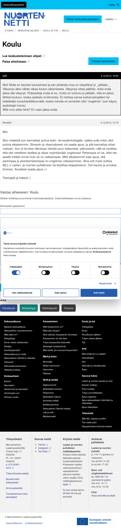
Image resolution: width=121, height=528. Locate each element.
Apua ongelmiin (89, 396)
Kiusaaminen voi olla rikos (55, 338)
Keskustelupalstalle (14, 4)
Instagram (43, 448)
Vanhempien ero (11, 393)
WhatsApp (28, 308)
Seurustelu (9, 385)
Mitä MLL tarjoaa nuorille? (94, 418)
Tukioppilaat (87, 326)
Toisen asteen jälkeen (92, 338)
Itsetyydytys (9, 338)
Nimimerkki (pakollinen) (12, 206)
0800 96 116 (101, 476)
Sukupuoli (8, 361)
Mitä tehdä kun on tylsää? (94, 353)
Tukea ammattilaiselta (92, 392)
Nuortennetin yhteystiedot (12, 480)
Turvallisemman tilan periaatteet (17, 495)
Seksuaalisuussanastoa (15, 365)
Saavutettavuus (14, 523)
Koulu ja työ (50, 30)
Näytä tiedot (105, 283)
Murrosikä (47, 361)
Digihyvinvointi (49, 384)
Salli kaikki (99, 292)
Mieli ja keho (50, 356)
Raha (84, 369)
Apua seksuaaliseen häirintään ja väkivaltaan (97, 402)
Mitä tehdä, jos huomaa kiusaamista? (60, 350)
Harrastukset (88, 357)
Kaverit (7, 381)
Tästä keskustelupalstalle (82, 19)
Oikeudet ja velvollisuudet (94, 365)
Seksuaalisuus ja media (15, 354)
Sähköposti (49, 308)
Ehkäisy (7, 346)
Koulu (65, 30)
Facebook (8, 308)
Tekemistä (87, 413)
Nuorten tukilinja (89, 384)
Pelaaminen (48, 392)
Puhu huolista (88, 388)
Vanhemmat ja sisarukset (16, 389)
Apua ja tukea (89, 375)
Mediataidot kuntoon (52, 388)
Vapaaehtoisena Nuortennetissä (97, 426)
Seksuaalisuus (12, 321)
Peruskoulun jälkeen (91, 334)
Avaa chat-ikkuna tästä (103, 495)
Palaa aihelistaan (14, 61)
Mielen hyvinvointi (51, 365)
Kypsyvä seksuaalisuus (15, 326)
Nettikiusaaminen (51, 404)
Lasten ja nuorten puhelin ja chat (97, 380)
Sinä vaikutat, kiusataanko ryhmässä (60, 334)
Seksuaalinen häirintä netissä (56, 408)
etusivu (9, 30)
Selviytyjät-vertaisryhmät (54, 346)
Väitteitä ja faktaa (12, 369)
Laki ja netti (48, 412)
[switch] (45, 272)
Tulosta (68, 308)
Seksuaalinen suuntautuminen (18, 330)
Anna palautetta (14, 488)
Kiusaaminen (50, 321)
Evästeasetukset (33, 523)
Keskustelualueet (28, 30)
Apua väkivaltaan (90, 407)
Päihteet (47, 373)
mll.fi (8, 467)
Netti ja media (50, 379)
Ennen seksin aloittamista (16, 342)
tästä (65, 484)
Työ (83, 342)
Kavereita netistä (51, 400)
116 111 (98, 454)
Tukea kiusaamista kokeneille (56, 342)
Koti (83, 361)
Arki (84, 348)
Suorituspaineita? (12, 350)
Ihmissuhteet (11, 376)
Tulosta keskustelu (103, 61)
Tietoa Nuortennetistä (17, 473)
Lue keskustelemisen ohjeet (22, 56)
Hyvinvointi (48, 369)
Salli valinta (60, 292)
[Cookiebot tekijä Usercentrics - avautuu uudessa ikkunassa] (105, 233)
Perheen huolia (11, 397)
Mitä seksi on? (11, 334)
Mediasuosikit (49, 416)
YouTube (43, 451)
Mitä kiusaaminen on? (53, 326)
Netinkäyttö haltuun (52, 396)
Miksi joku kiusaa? (51, 330)
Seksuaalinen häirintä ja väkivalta (19, 357)
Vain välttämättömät (22, 292)
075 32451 (14, 464)
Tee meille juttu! (89, 422)
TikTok (41, 444)
